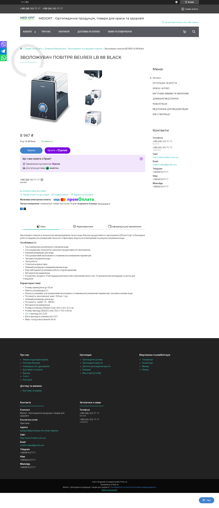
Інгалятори (147, 363)
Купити (31, 150)
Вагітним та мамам (32, 390)
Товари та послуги (33, 48)
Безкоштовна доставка (34, 191)
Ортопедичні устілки (92, 359)
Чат (209, 500)
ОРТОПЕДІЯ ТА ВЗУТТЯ (165, 83)
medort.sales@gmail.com (165, 164)
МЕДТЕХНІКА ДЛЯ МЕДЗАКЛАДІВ (170, 109)
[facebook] (21, 209)
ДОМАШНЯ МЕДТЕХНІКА (165, 98)
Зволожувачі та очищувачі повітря (85, 48)
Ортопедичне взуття (92, 363)
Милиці (145, 366)
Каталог (27, 31)
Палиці (145, 369)
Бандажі (86, 369)
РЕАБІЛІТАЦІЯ (160, 104)
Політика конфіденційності (144, 487)
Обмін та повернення (120, 31)
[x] (25, 209)
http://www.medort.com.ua (165, 157)
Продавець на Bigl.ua (110, 485)
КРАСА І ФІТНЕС (161, 88)
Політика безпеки (31, 363)
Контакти (64, 31)
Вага (27, 313)
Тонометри (147, 359)
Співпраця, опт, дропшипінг (36, 366)
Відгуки (26, 373)
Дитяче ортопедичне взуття (96, 366)
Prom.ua (123, 482)
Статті (26, 376)
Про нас (46, 31)
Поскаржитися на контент (121, 487)
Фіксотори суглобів (91, 373)
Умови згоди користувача (35, 359)
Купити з (52, 150)
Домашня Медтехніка (55, 48)
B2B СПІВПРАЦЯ (161, 114)
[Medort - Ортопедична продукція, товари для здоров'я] (27, 18)
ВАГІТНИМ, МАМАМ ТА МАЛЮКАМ (171, 93)
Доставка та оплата (88, 31)
